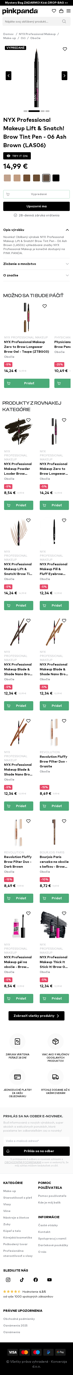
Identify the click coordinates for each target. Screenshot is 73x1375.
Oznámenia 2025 (15, 1325)
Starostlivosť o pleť (17, 1197)
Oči (23, 38)
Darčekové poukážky (53, 1245)
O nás (42, 1252)
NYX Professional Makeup (37, 34)
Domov (10, 34)
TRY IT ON (20, 156)
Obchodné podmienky (19, 1319)
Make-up (9, 38)
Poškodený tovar (15, 1244)
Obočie (35, 38)
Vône (7, 1211)
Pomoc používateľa (52, 1196)
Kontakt (44, 1232)
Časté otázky (48, 1225)
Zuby (7, 1224)
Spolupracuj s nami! (52, 1238)
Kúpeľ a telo (12, 1231)
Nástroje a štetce (16, 1217)
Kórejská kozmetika (17, 1237)
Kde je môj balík (49, 1202)
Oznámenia (11, 1332)
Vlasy (7, 1204)
